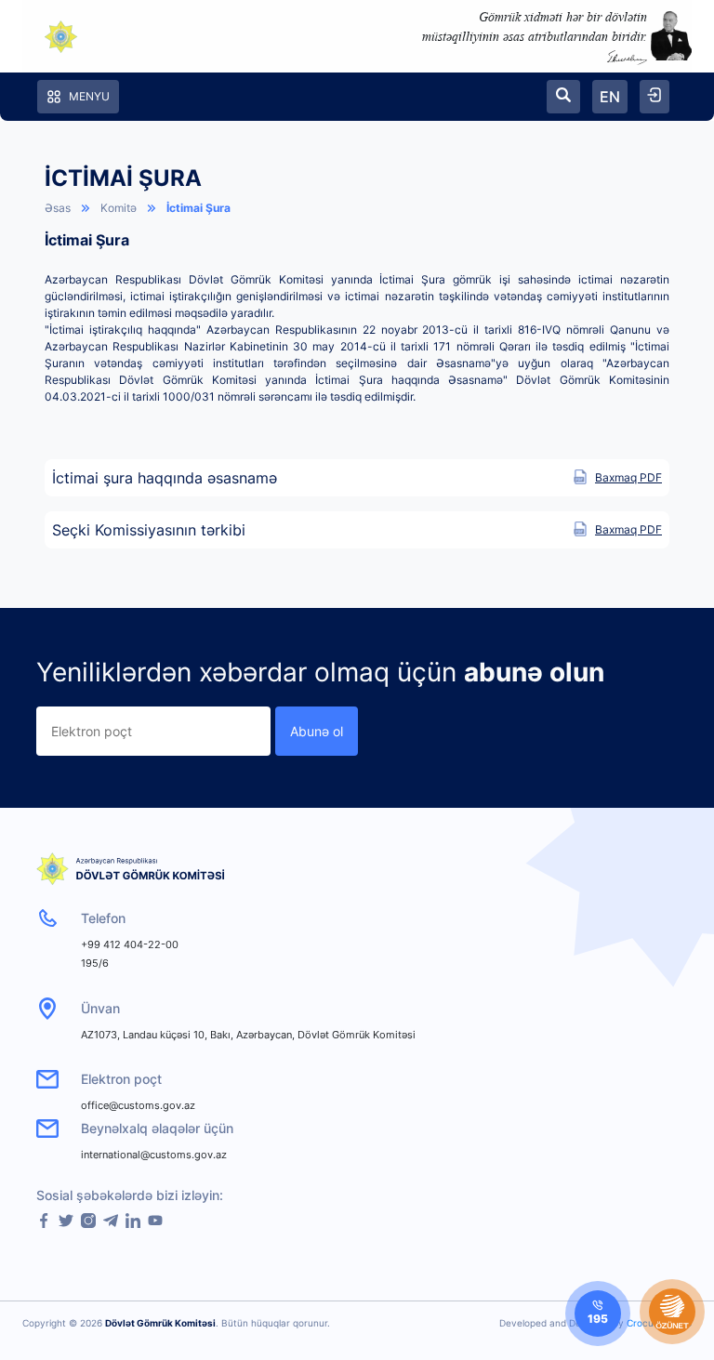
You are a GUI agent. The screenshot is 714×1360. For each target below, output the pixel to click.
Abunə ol (316, 731)
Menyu (89, 96)
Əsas (58, 208)
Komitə (118, 208)
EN (610, 96)
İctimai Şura (198, 208)
